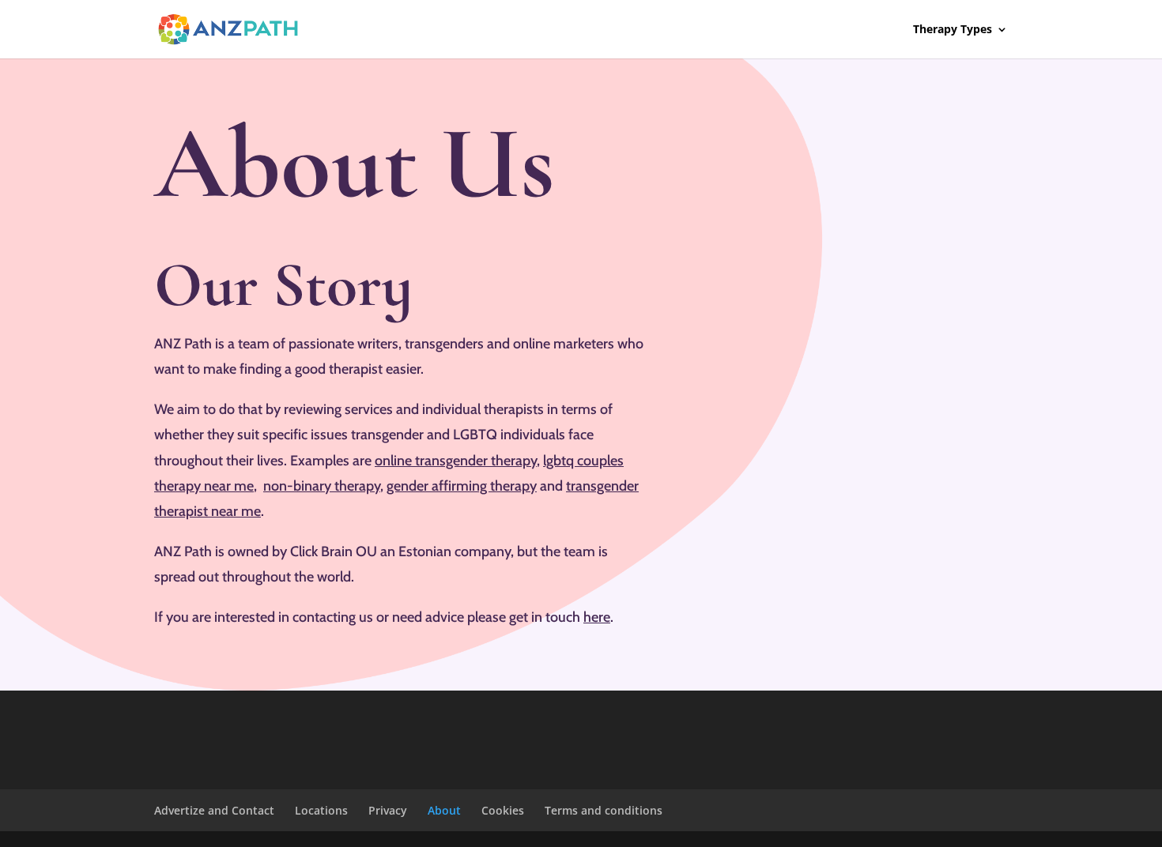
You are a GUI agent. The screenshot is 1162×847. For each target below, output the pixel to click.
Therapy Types (952, 30)
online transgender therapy (456, 460)
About (444, 810)
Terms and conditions (603, 810)
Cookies (502, 810)
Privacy (387, 810)
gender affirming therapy (462, 486)
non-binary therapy (321, 486)
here (596, 617)
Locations (321, 810)
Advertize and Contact (214, 810)
